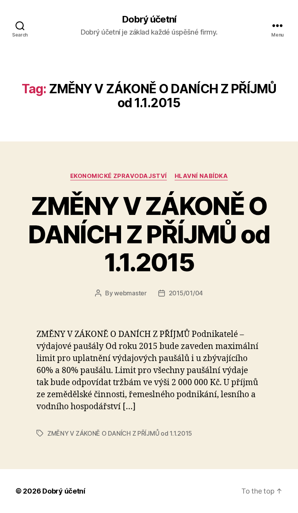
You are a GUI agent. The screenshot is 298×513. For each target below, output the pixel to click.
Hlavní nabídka (201, 176)
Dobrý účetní (149, 19)
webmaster (130, 293)
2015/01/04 (186, 293)
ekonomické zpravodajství (118, 176)
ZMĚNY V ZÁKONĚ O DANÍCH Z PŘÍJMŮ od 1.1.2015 (149, 234)
